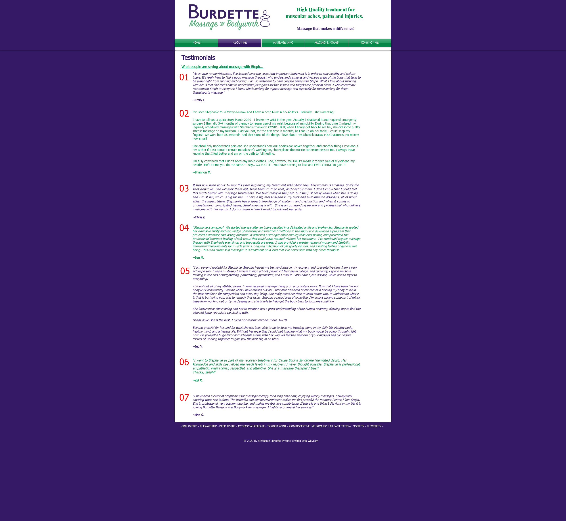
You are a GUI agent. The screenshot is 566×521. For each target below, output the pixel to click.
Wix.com (313, 441)
